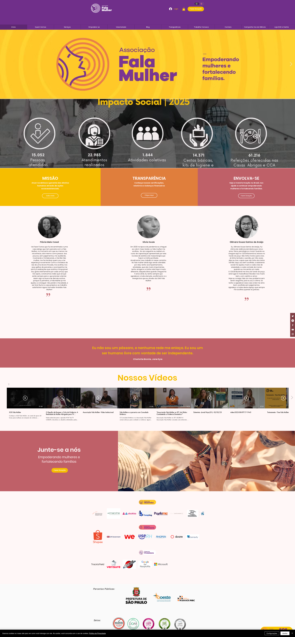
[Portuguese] (196, 3)
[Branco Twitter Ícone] (292, 316)
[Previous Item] (4, 64)
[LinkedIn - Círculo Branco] (292, 320)
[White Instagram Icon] (292, 334)
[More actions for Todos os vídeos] (10, 384)
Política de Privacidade (97, 633)
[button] (183, 9)
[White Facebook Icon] (292, 325)
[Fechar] (292, 633)
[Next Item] (200, 513)
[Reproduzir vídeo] (25, 398)
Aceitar (285, 633)
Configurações (272, 633)
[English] (201, 3)
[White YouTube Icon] (292, 329)
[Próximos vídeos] (292, 397)
